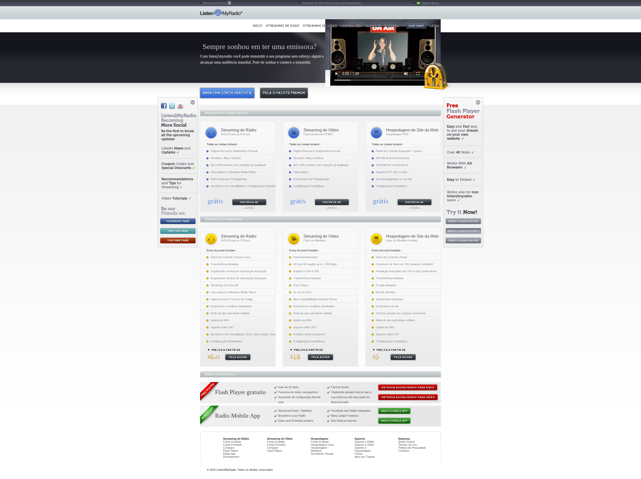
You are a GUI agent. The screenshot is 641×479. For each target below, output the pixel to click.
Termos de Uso (407, 444)
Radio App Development (231, 455)
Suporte (373, 25)
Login (434, 25)
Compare (228, 447)
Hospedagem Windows (319, 449)
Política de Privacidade (412, 447)
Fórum (359, 453)
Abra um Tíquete (365, 456)
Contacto (403, 450)
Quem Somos (406, 441)
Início (221, 12)
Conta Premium (232, 444)
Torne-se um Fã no (214, 3)
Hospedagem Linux (322, 444)
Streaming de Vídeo (320, 25)
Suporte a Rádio (364, 441)
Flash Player (230, 450)
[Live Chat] (416, 26)
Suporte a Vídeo (364, 444)
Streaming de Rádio (282, 25)
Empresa (391, 25)
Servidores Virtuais (322, 453)
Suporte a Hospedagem (363, 449)
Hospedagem (351, 25)
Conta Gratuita (232, 441)
